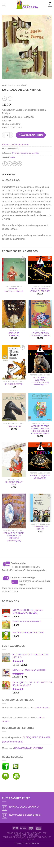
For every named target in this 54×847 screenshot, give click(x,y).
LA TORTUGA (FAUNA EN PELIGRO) (40, 476)
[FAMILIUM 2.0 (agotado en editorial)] (14, 270)
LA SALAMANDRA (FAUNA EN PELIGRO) (40, 290)
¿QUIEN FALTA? (14, 426)
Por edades (8, 85)
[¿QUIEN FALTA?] (14, 407)
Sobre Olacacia (15, 833)
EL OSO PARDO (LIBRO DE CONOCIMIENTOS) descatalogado (40, 381)
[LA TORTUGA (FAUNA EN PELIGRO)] (40, 456)
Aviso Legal (33, 835)
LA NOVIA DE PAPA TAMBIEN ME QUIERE (40, 334)
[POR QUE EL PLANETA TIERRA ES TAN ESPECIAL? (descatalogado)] (14, 511)
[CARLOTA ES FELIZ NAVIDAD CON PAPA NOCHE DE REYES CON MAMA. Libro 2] (40, 407)
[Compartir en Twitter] (9, 163)
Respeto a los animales (29, 153)
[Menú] (3, 4)
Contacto (36, 833)
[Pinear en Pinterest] (19, 163)
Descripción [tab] (8, 174)
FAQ (45, 833)
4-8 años (21, 85)
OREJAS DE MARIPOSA (13, 334)
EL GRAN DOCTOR (14, 384)
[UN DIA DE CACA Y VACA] (14, 459)
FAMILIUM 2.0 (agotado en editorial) (13, 290)
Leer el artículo (42, 707)
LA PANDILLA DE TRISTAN (40, 528)
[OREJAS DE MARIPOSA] (14, 314)
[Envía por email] (14, 163)
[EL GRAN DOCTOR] (14, 362)
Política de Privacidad (14, 837)
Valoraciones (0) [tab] (11, 180)
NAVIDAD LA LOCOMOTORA (24, 807)
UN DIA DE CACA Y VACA (13, 483)
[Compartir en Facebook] (4, 163)
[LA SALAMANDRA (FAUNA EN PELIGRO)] (40, 270)
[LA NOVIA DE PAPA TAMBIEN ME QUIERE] (40, 314)
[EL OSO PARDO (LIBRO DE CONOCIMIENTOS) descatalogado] (40, 359)
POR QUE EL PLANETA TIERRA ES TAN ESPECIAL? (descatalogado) (13, 537)
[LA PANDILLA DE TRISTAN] (40, 508)
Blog (27, 833)
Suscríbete (20, 835)
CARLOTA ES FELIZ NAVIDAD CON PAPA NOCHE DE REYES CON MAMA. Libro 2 (40, 430)
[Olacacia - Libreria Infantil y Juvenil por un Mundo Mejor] (27, 5)
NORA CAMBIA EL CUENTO (28, 748)
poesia (12, 157)
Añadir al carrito (31, 135)
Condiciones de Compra (39, 837)
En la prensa (27, 839)
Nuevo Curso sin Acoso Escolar (24, 815)
